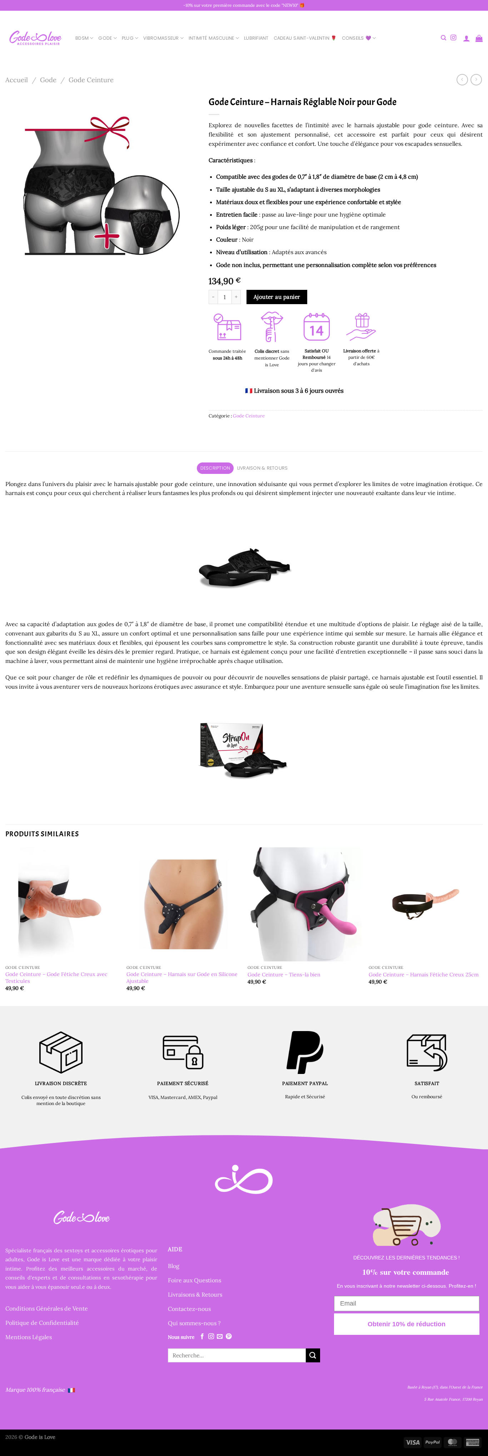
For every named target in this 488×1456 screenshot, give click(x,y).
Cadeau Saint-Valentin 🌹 (305, 38)
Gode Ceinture (91, 79)
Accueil (16, 79)
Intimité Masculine (211, 38)
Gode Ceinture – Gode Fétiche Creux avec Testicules (56, 977)
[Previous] (5, 926)
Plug (128, 38)
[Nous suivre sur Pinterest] (228, 1336)
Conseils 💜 (357, 38)
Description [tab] (215, 468)
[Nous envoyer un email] (220, 1336)
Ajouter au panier (277, 296)
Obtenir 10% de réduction (406, 1324)
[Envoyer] (313, 1355)
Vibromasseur (161, 38)
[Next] (482, 926)
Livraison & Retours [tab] (262, 468)
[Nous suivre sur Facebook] (202, 1336)
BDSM (82, 38)
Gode (105, 38)
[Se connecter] (466, 38)
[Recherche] (443, 38)
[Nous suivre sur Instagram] (453, 38)
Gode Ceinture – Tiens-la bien (284, 974)
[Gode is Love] (35, 38)
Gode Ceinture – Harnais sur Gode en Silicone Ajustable (182, 977)
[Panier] (479, 38)
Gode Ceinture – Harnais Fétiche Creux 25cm (424, 974)
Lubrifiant (256, 38)
